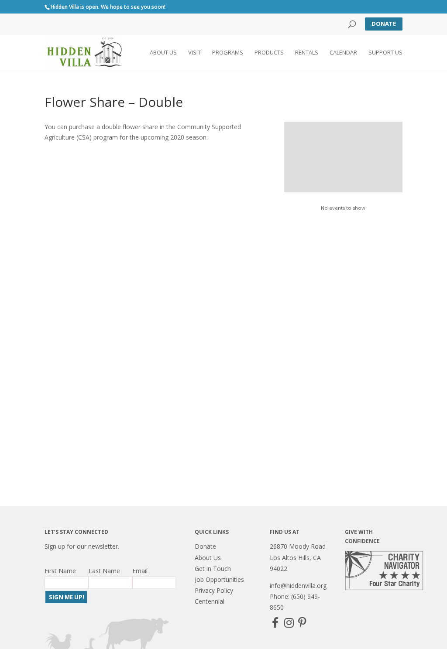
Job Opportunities (219, 579)
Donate (383, 23)
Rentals (306, 52)
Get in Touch (213, 568)
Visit (194, 52)
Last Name (104, 571)
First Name (60, 571)
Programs (227, 52)
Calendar (343, 52)
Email (140, 571)
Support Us (385, 52)
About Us (163, 52)
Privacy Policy (214, 590)
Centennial (209, 601)
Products (269, 52)
